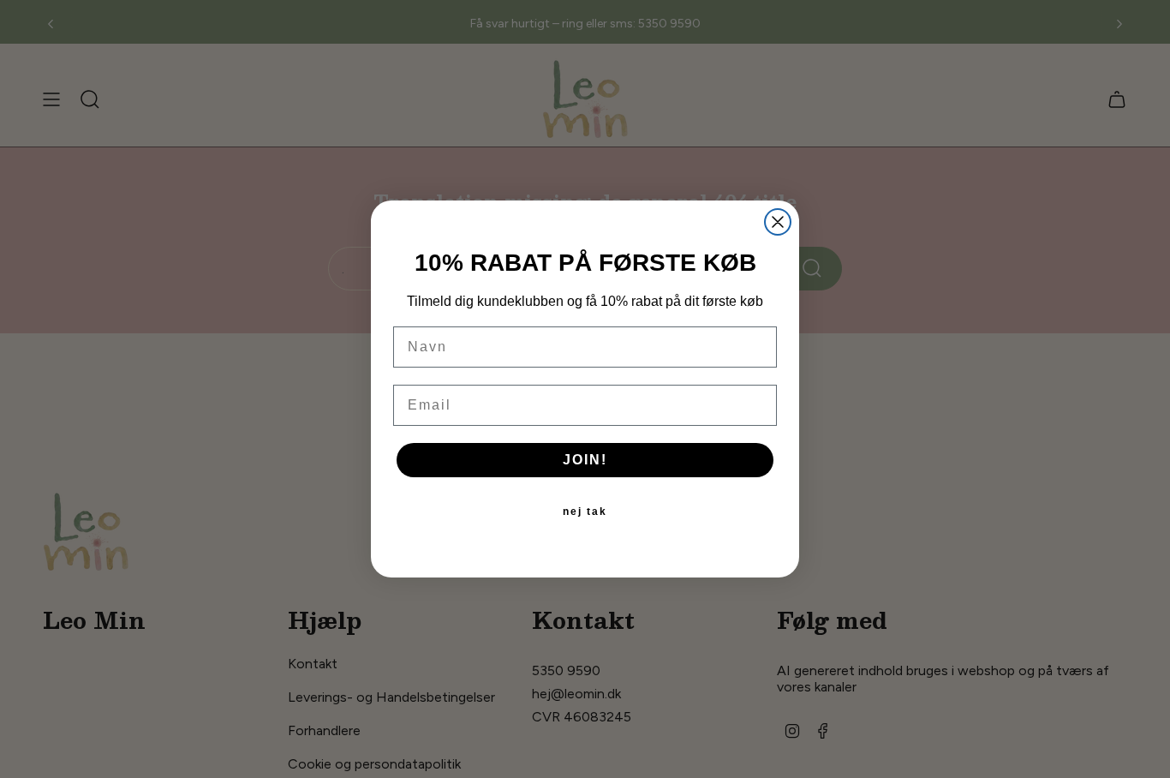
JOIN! (585, 459)
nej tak (585, 512)
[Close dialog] (778, 222)
